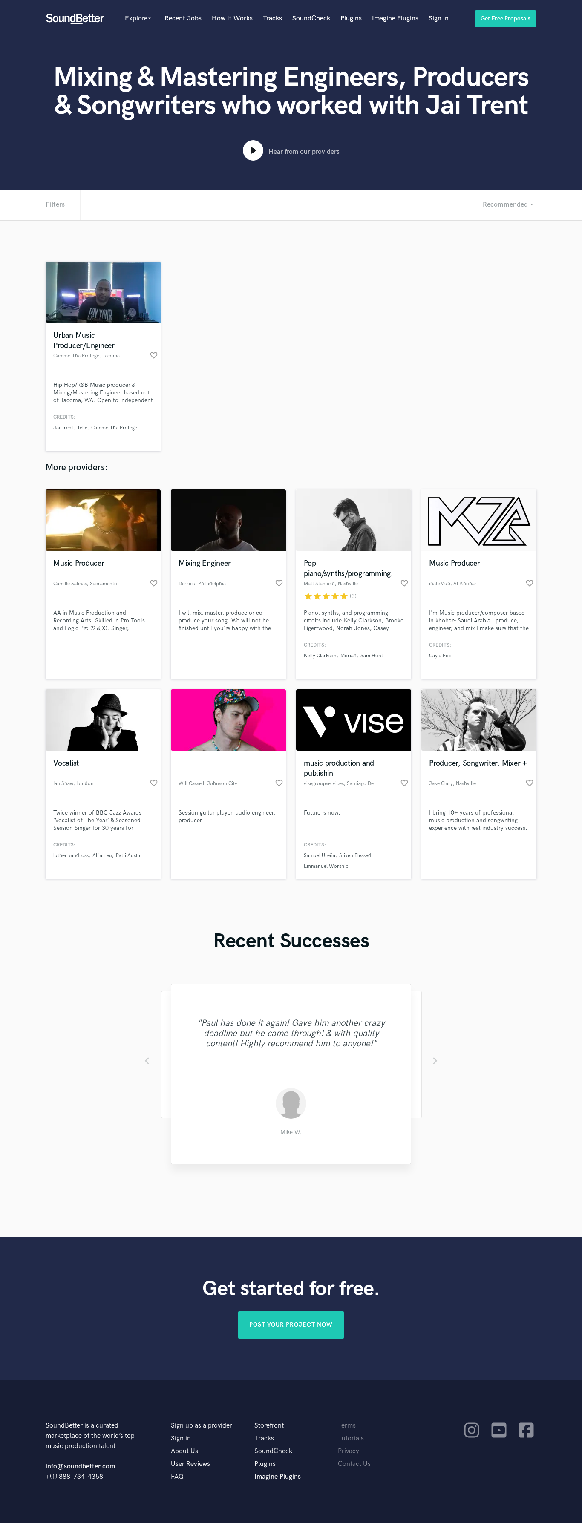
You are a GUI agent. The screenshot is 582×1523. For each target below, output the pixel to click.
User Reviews (190, 1464)
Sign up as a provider (201, 1426)
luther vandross (71, 855)
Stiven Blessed (355, 855)
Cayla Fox (440, 656)
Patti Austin (129, 855)
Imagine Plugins (395, 18)
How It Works (232, 18)
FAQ (177, 1477)
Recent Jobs (183, 18)
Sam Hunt (371, 656)
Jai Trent (63, 428)
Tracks (272, 18)
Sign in (439, 18)
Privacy (348, 1451)
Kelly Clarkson (320, 656)
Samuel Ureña (319, 855)
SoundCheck (311, 18)
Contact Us (354, 1464)
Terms (347, 1426)
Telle (82, 428)
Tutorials (351, 1438)
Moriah (348, 656)
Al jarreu (102, 855)
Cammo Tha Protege (114, 428)
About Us (184, 1451)
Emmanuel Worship (326, 866)
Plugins (351, 18)
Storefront (269, 1426)
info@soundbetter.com (80, 1467)
